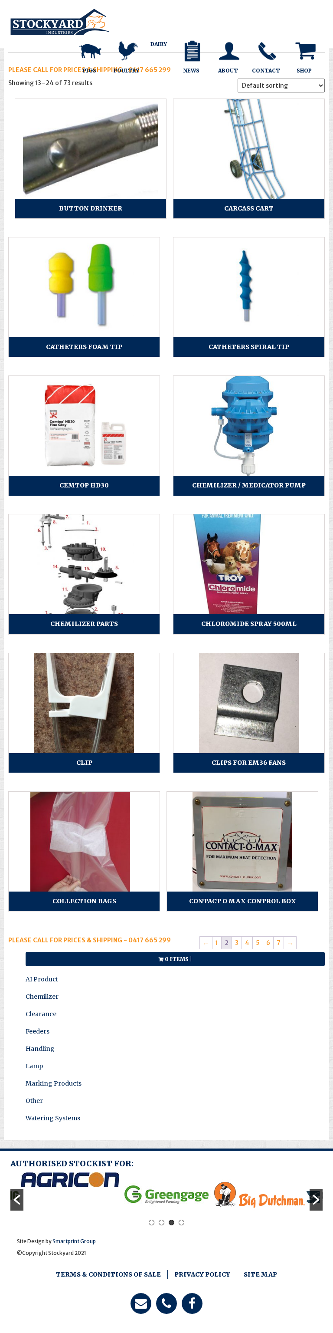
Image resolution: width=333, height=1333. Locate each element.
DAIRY (158, 44)
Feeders (37, 1031)
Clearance (41, 1014)
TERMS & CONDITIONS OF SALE (108, 1274)
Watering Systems (53, 1118)
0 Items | (177, 959)
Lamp (34, 1066)
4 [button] (181, 1222)
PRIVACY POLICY (202, 1274)
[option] (70, 1179)
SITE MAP (260, 1274)
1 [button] (151, 1222)
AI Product (42, 979)
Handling (40, 1049)
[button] (16, 1200)
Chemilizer (42, 997)
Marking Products (54, 1083)
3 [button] (171, 1222)
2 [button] (161, 1222)
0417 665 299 (149, 940)
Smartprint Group (74, 1241)
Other (34, 1101)
